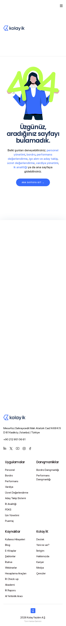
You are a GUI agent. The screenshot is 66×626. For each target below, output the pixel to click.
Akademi (10, 584)
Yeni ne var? (42, 545)
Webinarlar (11, 567)
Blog (7, 545)
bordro (31, 154)
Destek (40, 539)
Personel (10, 469)
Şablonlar (10, 556)
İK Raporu (10, 590)
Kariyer (40, 562)
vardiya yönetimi (47, 163)
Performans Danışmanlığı (43, 477)
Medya (40, 567)
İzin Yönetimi (12, 515)
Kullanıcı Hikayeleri (15, 539)
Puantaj (9, 520)
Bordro (9, 475)
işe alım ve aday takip (43, 158)
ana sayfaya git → (33, 182)
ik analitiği (20, 167)
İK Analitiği (10, 504)
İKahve (8, 562)
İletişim (40, 550)
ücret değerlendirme (21, 163)
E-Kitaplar (10, 550)
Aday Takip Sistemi (15, 498)
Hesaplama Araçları (15, 573)
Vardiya (9, 486)
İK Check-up (12, 579)
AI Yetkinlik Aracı (14, 596)
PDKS (8, 509)
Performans (11, 481)
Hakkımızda (42, 556)
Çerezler (41, 573)
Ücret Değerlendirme (16, 492)
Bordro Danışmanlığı (47, 469)
